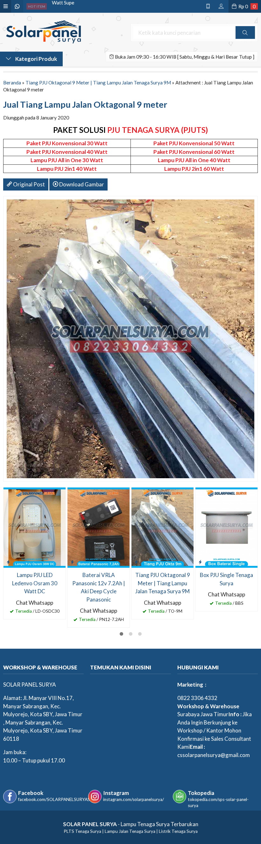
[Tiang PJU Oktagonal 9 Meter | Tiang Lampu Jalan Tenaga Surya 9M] (162, 527)
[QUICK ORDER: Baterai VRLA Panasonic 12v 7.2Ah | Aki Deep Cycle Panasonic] (72, 561)
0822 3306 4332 (197, 698)
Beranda (12, 82)
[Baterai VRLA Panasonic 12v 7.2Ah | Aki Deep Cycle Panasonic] (98, 527)
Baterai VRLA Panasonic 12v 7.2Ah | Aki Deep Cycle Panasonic (98, 587)
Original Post (28, 184)
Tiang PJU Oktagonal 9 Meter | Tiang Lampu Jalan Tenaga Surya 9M (98, 82)
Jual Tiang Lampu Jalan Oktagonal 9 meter (85, 104)
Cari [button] (245, 38)
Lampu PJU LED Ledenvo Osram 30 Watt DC (34, 583)
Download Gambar (81, 184)
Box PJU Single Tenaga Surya (226, 579)
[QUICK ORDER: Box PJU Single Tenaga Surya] (200, 561)
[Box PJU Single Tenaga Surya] (226, 527)
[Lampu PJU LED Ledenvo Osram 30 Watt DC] (35, 527)
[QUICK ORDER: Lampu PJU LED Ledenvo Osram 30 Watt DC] (8, 561)
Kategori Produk (35, 58)
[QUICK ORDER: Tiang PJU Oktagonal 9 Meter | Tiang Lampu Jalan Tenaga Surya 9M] (136, 561)
